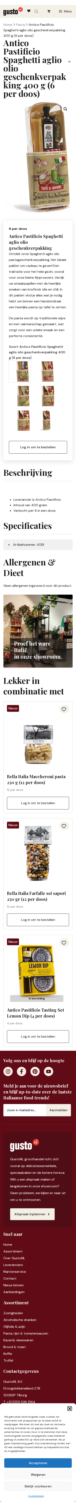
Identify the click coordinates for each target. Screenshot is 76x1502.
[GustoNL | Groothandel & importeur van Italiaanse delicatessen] (13, 11)
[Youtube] (48, 1071)
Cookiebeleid (36, 1496)
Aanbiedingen (13, 1292)
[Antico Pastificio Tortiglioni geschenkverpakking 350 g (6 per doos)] (44, 421)
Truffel (8, 1360)
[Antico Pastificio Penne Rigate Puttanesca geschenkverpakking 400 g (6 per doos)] (20, 421)
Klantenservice (14, 1271)
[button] (70, 1408)
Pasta (20, 24)
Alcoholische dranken (19, 1320)
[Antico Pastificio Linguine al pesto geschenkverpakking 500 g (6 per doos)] (20, 396)
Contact (9, 1278)
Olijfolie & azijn (14, 1326)
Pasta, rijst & (13, 1333)
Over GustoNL (14, 1258)
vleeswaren (24, 1340)
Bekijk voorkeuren (38, 1486)
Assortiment (13, 1251)
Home (7, 24)
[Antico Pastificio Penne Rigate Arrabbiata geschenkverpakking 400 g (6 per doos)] (44, 396)
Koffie (7, 1353)
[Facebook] (21, 1071)
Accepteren (38, 1463)
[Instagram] (8, 1071)
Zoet (7, 1313)
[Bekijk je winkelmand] (49, 11)
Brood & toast (14, 1347)
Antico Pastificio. (48, 499)
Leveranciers (13, 1265)
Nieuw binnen (13, 1285)
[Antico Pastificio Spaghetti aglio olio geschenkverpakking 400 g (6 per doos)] (20, 372)
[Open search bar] (37, 11)
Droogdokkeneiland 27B (21, 1388)
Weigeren (38, 1475)
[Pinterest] (35, 1071)
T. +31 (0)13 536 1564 (19, 1402)
